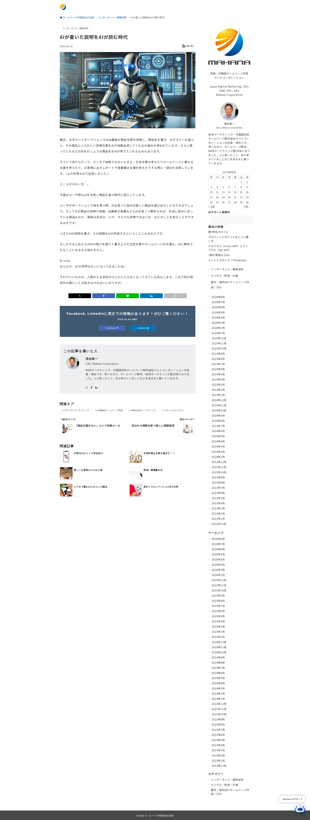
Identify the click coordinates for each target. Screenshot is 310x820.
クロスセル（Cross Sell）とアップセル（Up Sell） (228, 248)
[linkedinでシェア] (151, 295)
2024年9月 (218, 415)
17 (211, 197)
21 (235, 197)
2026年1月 (218, 333)
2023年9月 (218, 477)
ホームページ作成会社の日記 (159, 815)
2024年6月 (218, 431)
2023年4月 (218, 503)
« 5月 (211, 207)
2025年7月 (218, 364)
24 (211, 202)
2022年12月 (219, 524)
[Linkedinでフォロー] (96, 387)
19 (223, 197)
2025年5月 (218, 374)
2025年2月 (218, 390)
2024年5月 (218, 436)
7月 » (247, 207)
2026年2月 (218, 328)
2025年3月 (218, 384)
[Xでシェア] (79, 295)
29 (241, 202)
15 (241, 192)
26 (223, 202)
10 (211, 192)
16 (247, 192)
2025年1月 (218, 395)
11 (217, 192)
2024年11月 (219, 405)
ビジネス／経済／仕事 (224, 276)
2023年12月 (219, 462)
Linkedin (142, 327)
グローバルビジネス (174, 410)
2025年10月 (219, 348)
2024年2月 (218, 452)
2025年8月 (218, 359)
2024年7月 (218, 426)
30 (247, 202)
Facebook (110, 327)
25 (217, 202)
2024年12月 (219, 400)
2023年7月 (218, 488)
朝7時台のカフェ (218, 232)
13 (229, 192)
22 (241, 197)
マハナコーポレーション (229, 77)
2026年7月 (218, 302)
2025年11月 (219, 343)
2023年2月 (218, 513)
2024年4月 (218, 441)
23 (247, 197)
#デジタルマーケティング (76, 410)
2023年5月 (218, 498)
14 (235, 192)
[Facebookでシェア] (103, 295)
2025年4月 (218, 379)
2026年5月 (218, 312)
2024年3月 (218, 446)
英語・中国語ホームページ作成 (229, 73)
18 (217, 197)
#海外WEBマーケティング (143, 410)
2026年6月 (218, 307)
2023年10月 (219, 472)
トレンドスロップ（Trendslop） (228, 260)
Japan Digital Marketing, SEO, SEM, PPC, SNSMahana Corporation (229, 90)
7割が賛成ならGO (219, 255)
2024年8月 (218, 421)
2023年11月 (219, 467)
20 (229, 197)
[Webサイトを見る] (87, 387)
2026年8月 (218, 297)
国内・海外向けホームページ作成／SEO (230, 284)
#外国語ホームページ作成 (110, 410)
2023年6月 (218, 493)
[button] (175, 295)
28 (235, 202)
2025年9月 (218, 354)
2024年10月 (219, 410)
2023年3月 (218, 508)
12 (223, 192)
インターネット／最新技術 (75, 28)
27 (229, 202)
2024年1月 (218, 457)
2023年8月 (218, 482)
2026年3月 (218, 323)
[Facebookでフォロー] (91, 387)
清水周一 (190, 46)
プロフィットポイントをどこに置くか (228, 239)
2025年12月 (219, 338)
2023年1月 (218, 519)
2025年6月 (218, 369)
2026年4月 (218, 317)
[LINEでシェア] (127, 295)
